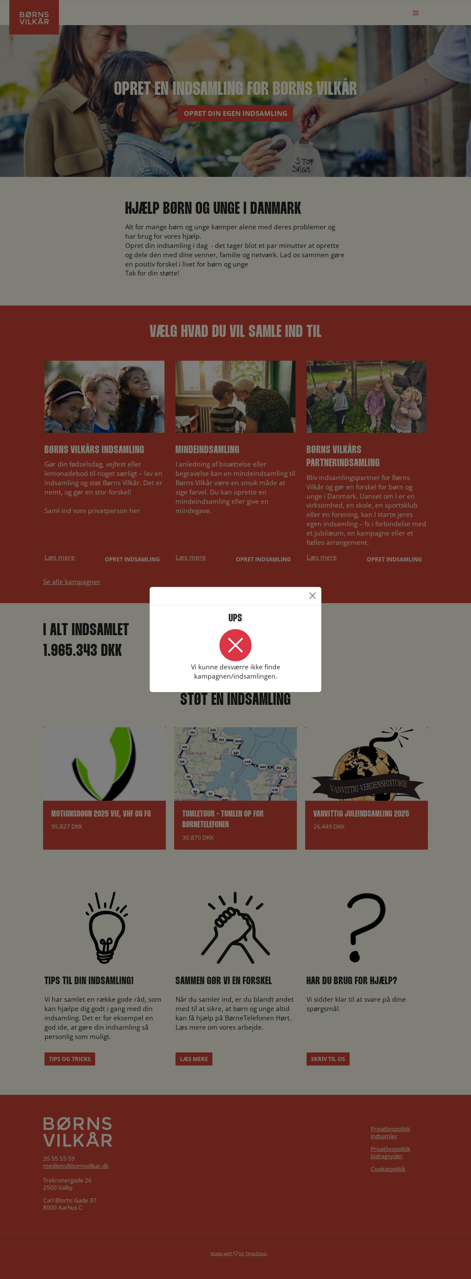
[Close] (313, 596)
